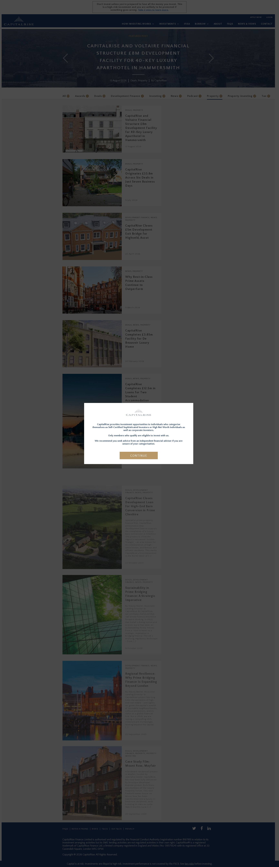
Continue (138, 455)
